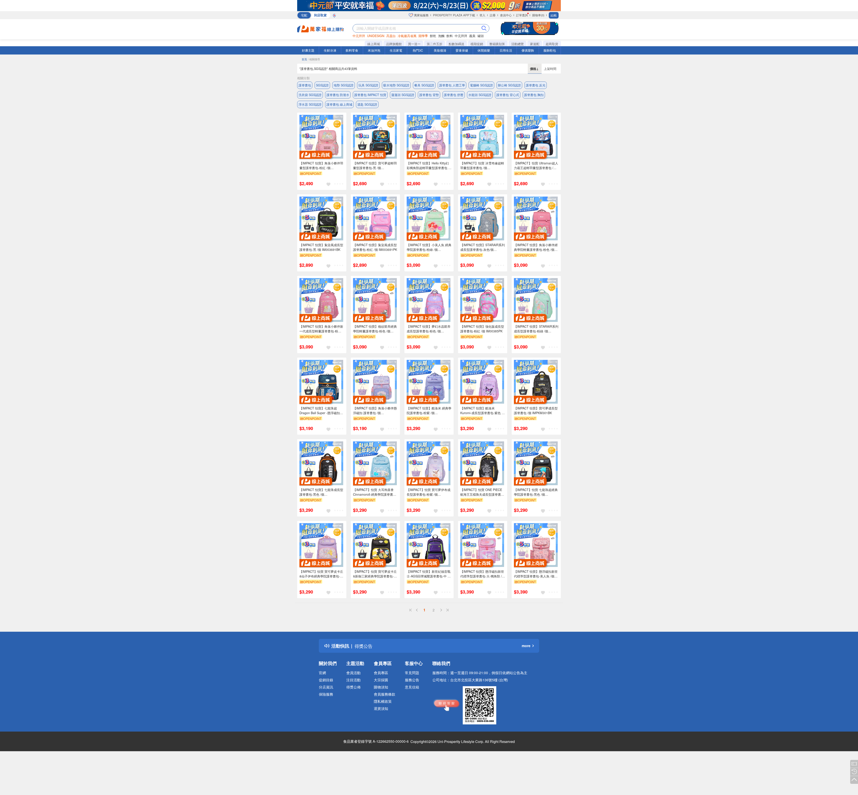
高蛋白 (391, 36)
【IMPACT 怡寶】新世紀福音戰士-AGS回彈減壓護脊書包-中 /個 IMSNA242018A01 (428, 574)
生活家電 (396, 50)
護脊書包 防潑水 (337, 94)
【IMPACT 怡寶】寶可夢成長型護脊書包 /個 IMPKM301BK (536, 410)
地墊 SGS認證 (343, 85)
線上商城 (373, 44)
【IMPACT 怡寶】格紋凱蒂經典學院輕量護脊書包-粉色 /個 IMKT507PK (375, 329)
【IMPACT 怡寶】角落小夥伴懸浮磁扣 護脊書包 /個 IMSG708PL (375, 410)
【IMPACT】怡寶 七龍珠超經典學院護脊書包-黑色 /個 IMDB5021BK (536, 492)
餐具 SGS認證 (424, 85)
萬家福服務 (421, 15)
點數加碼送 (456, 44)
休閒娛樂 (483, 50)
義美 (472, 36)
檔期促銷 (477, 44)
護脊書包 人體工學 (452, 85)
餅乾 (433, 36)
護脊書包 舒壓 (453, 94)
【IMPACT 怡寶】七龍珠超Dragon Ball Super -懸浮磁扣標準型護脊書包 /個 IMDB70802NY (321, 410)
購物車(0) (538, 15)
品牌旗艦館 (394, 44)
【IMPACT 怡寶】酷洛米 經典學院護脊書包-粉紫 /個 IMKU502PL (429, 410)
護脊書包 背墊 (429, 94)
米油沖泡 (374, 50)
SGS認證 (322, 85)
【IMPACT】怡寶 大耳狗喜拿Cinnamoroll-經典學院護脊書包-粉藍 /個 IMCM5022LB (375, 492)
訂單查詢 (522, 15)
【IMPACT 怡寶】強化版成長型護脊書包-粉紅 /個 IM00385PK (482, 328)
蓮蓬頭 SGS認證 (402, 94)
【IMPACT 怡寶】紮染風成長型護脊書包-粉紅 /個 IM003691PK (375, 247)
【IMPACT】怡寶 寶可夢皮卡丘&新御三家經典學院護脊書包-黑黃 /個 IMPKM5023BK (375, 574)
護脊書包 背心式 (507, 94)
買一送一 (414, 44)
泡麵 (441, 36)
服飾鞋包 (549, 50)
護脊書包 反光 (535, 85)
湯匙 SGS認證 (367, 104)
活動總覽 (517, 44)
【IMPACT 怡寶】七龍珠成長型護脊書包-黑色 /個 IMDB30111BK (321, 492)
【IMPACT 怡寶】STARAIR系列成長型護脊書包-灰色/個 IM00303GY (482, 247)
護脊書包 (305, 85)
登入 (482, 15)
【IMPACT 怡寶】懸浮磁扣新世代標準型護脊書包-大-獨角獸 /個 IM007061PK (482, 574)
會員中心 (506, 15)
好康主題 (308, 50)
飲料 (449, 36)
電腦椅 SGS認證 (481, 85)
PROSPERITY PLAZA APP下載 (454, 15)
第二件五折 (434, 44)
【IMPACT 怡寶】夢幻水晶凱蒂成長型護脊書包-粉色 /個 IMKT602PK (428, 329)
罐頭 (480, 36)
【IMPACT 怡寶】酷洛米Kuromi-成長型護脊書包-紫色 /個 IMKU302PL (481, 410)
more (526, 645)
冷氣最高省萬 (407, 36)
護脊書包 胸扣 (534, 94)
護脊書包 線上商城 (339, 104)
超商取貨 (552, 44)
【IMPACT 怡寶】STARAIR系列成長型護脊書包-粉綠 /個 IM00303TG (536, 329)
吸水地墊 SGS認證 (396, 85)
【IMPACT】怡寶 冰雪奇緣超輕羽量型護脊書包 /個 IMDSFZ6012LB (482, 165)
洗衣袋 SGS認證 (310, 94)
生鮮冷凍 (330, 50)
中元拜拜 (359, 36)
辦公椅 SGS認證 (509, 85)
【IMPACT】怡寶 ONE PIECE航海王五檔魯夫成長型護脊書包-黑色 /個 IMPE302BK (481, 492)
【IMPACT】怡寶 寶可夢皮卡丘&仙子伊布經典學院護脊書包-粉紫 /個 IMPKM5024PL (321, 574)
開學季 (423, 36)
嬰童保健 (462, 50)
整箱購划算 (497, 44)
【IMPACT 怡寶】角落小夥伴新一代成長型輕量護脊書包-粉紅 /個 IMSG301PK (321, 329)
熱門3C (418, 50)
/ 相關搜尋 (314, 59)
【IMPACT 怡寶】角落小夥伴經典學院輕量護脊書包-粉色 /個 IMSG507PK (536, 247)
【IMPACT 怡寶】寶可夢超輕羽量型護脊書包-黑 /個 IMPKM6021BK (375, 165)
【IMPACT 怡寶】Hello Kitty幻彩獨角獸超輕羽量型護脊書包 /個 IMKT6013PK (428, 165)
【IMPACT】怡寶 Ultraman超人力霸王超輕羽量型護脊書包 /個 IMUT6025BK (536, 165)
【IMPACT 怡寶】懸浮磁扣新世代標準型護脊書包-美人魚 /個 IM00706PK (536, 574)
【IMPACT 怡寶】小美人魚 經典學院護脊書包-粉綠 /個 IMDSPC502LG (429, 247)
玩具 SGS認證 (368, 85)
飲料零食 (352, 50)
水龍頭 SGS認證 (479, 94)
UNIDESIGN (375, 36)
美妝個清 (440, 50)
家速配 (534, 44)
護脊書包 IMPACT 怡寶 (370, 94)
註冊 (493, 15)
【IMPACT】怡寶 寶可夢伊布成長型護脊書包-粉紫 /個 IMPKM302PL (428, 492)
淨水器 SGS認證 (310, 104)
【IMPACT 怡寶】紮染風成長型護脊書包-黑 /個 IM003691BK (321, 247)
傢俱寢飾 (528, 50)
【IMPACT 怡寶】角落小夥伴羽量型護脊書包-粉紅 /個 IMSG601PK (321, 165)
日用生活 (506, 50)
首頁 (304, 59)
